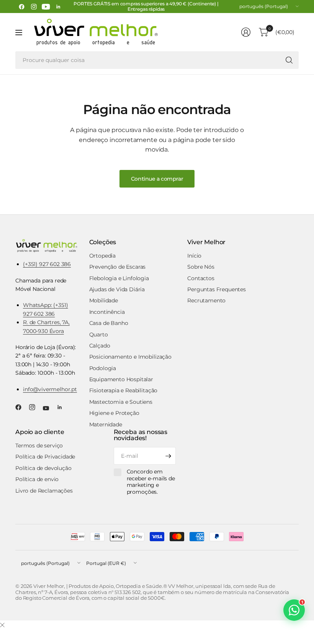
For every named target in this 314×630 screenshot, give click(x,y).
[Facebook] (21, 6)
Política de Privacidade (45, 456)
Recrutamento (206, 300)
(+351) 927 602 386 (47, 264)
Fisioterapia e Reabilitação (123, 390)
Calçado (99, 345)
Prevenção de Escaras (117, 266)
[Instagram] (34, 6)
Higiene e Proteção (114, 413)
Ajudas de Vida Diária (117, 289)
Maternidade (105, 424)
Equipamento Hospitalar (121, 379)
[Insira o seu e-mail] (168, 456)
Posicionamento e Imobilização (130, 356)
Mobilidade (103, 300)
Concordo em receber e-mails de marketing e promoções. (151, 481)
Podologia (102, 368)
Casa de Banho (108, 323)
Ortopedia (102, 255)
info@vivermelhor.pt (50, 389)
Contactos (200, 278)
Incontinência (107, 311)
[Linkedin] (58, 6)
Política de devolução (43, 468)
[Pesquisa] (289, 60)
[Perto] (2, 625)
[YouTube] (46, 6)
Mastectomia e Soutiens (120, 401)
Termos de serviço (39, 445)
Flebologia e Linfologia (119, 278)
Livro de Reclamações (44, 490)
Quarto (98, 334)
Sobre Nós (200, 266)
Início (194, 255)
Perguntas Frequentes (216, 289)
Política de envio (37, 479)
